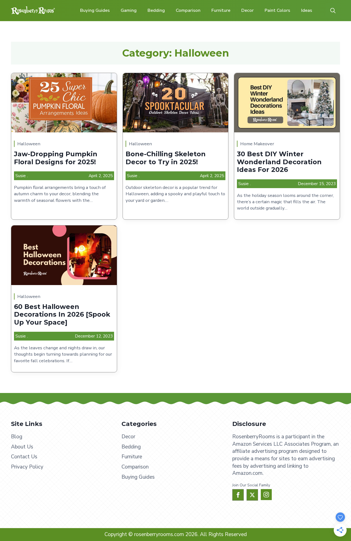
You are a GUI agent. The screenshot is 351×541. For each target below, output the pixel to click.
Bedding (156, 10)
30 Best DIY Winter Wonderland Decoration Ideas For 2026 (279, 162)
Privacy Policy (27, 466)
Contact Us (24, 456)
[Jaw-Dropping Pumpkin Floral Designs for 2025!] (64, 102)
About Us (22, 446)
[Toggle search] (333, 10)
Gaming (129, 10)
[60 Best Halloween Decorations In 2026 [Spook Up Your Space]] (64, 255)
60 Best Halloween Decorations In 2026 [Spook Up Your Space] (62, 314)
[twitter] (252, 495)
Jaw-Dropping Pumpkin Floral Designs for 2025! (55, 158)
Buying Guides (95, 10)
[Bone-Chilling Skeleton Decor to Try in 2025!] (175, 102)
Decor (247, 10)
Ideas (306, 10)
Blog (16, 436)
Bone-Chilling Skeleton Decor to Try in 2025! (166, 158)
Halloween (28, 144)
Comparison (188, 10)
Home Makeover (257, 144)
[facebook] (238, 495)
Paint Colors (277, 10)
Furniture (220, 10)
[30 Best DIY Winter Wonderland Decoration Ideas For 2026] (287, 102)
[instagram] (266, 494)
